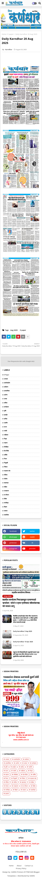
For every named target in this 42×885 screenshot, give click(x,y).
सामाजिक (6, 515)
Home (4, 34)
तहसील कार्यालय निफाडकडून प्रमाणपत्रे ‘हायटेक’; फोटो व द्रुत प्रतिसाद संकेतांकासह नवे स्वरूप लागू (21, 603)
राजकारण (6, 491)
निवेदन (5, 467)
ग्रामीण (6, 423)
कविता (5, 403)
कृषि (5, 411)
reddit (32, 537)
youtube (32, 548)
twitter (32, 531)
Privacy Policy (21, 868)
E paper (11, 34)
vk (32, 543)
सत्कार (5, 511)
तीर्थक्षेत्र (6, 447)
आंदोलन (6, 387)
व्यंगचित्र (6, 503)
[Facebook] (4, 337)
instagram (13, 548)
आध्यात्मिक (7, 391)
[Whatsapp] (13, 337)
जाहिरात (6, 435)
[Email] (23, 337)
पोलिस (5, 475)
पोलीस (5, 479)
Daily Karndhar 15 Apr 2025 (23, 642)
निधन (5, 459)
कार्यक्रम (6, 407)
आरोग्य (5, 395)
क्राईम (5, 415)
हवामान (7, 794)
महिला (5, 487)
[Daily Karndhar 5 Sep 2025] (7, 634)
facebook (13, 531)
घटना (5, 427)
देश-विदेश (6, 451)
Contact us (29, 866)
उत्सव (5, 399)
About (19, 866)
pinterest (13, 543)
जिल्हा (5, 439)
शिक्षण (5, 507)
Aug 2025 (14, 330)
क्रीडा (5, 419)
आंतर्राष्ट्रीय (7, 383)
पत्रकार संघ (7, 471)
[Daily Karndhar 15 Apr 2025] (7, 645)
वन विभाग (6, 495)
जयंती (5, 431)
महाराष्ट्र (6, 483)
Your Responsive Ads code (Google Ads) (21, 361)
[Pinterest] (18, 337)
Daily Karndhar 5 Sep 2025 (22, 631)
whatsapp (13, 537)
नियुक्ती (6, 463)
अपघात (6, 379)
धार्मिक (5, 455)
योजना (7, 786)
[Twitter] (9, 337)
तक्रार (5, 443)
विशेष (5, 499)
